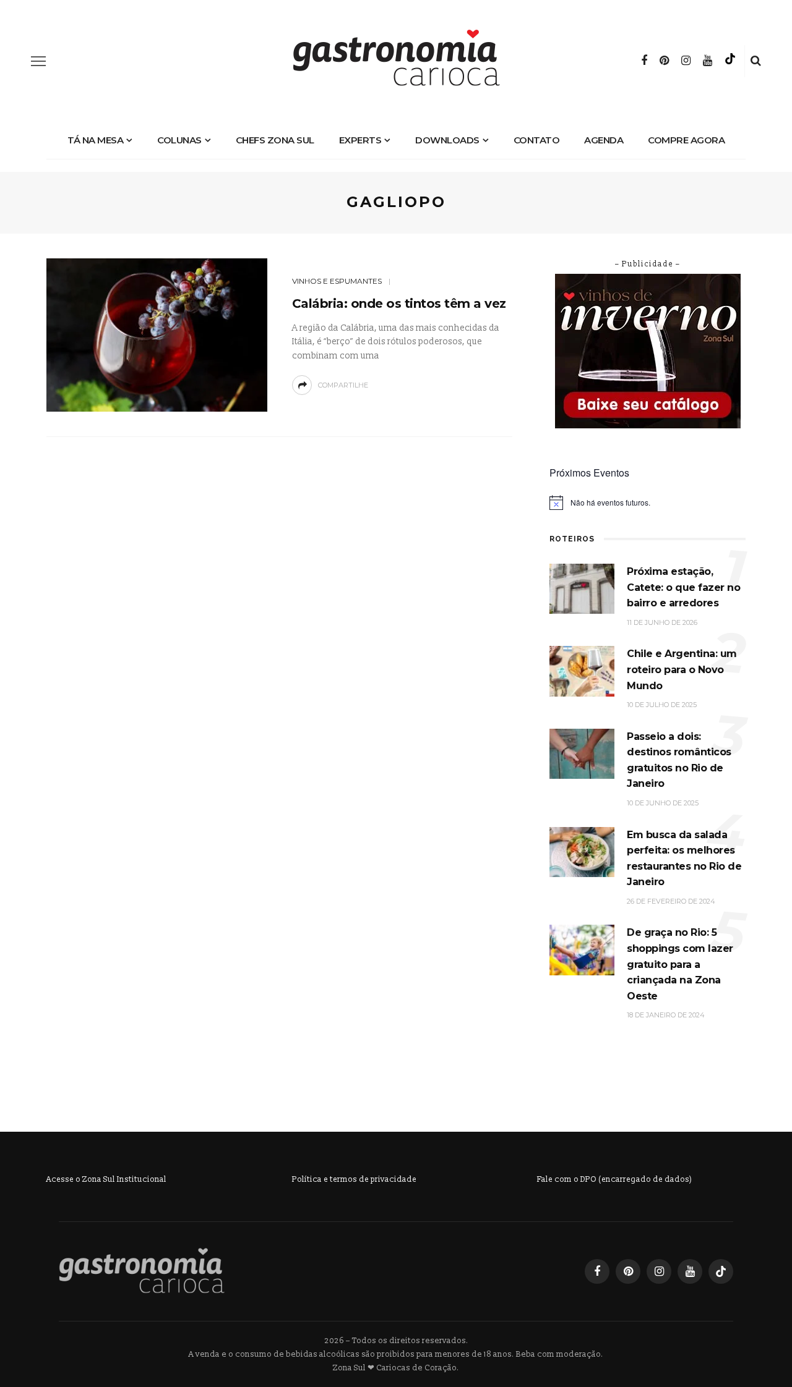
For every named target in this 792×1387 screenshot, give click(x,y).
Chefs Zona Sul (275, 140)
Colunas (179, 140)
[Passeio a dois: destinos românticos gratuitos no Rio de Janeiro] (581, 753)
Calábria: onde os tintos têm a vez (399, 303)
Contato (537, 140)
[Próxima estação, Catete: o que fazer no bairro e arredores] (581, 588)
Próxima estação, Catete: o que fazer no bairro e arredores (683, 587)
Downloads (447, 140)
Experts (360, 140)
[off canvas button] (38, 61)
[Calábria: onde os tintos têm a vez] (156, 334)
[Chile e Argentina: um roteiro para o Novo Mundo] (581, 670)
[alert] (647, 502)
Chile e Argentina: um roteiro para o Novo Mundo (682, 669)
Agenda (603, 140)
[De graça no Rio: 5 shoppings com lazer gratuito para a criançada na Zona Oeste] (581, 949)
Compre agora (686, 140)
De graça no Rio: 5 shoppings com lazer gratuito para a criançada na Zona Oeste (680, 964)
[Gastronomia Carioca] (142, 1270)
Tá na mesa (95, 140)
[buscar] (755, 61)
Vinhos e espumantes (337, 281)
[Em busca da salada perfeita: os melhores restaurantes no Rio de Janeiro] (581, 851)
